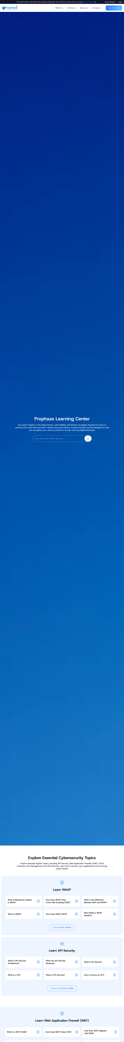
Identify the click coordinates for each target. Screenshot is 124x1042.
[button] (110, 2)
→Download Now (89, 2)
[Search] (87, 438)
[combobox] (58, 438)
